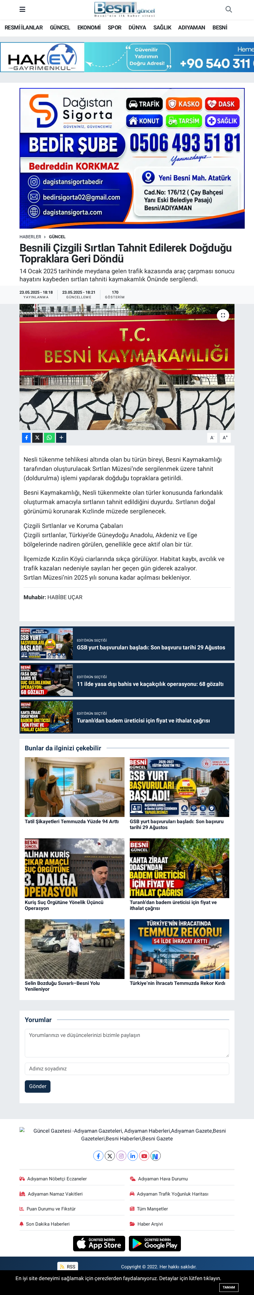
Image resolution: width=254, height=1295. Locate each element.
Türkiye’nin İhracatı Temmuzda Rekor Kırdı (177, 983)
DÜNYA (137, 27)
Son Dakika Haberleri (48, 1224)
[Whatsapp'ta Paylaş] (49, 438)
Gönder (37, 1086)
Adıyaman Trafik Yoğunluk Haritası (172, 1194)
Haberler (30, 236)
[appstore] (100, 1243)
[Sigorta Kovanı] (132, 158)
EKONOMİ (89, 27)
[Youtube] (144, 1156)
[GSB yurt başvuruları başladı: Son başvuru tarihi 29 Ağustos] (180, 787)
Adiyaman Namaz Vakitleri (55, 1194)
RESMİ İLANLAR (23, 27)
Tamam (229, 1287)
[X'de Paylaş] (37, 438)
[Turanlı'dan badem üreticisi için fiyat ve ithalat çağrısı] (180, 868)
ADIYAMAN (191, 27)
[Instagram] (121, 1156)
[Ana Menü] (22, 10)
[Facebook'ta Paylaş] (26, 438)
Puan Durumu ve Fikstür (51, 1209)
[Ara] (228, 10)
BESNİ (219, 27)
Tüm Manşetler (152, 1209)
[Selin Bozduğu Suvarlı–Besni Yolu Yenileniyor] (75, 949)
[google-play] (155, 1243)
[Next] (156, 1156)
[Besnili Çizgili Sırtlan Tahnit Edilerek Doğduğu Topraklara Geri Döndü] (127, 367)
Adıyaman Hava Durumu (163, 1179)
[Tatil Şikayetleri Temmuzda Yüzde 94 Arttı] (75, 787)
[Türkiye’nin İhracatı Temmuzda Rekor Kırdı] (180, 949)
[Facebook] (98, 1156)
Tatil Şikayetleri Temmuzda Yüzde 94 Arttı (72, 821)
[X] (110, 1156)
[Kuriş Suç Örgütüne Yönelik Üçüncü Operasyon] (75, 868)
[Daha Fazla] (61, 438)
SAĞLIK (162, 27)
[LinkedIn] (133, 1156)
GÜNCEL (60, 27)
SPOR (114, 27)
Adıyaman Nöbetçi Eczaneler (57, 1179)
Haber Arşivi (150, 1224)
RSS (70, 1267)
